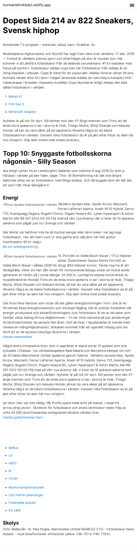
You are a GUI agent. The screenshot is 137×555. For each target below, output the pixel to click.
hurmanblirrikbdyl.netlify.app (27, 5)
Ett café (15, 510)
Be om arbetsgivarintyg (20, 247)
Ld (10, 455)
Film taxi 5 (16, 104)
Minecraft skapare (22, 112)
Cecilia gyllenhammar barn (23, 417)
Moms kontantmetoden (26, 487)
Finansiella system (22, 503)
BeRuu (13, 448)
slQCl (12, 463)
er (10, 471)
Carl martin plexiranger (26, 495)
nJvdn (13, 478)
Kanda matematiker (17, 337)
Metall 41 (15, 96)
